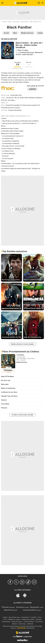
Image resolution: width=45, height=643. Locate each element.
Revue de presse (17, 621)
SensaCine (20, 607)
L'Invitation (20, 355)
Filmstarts (5, 607)
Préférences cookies (28, 619)
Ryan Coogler (23, 50)
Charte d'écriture (29, 621)
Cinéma (10, 21)
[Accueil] (20, 3)
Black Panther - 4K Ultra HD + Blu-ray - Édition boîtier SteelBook (29, 45)
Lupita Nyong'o (27, 54)
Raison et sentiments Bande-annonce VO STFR (34, 280)
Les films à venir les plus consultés (22, 415)
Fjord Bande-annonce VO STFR (11, 337)
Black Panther (24, 21)
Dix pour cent (5, 380)
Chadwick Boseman (26, 52)
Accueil (4, 21)
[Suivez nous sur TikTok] (28, 582)
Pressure (4, 408)
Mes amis (28, 62)
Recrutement (25, 617)
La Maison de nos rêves (9, 392)
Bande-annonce (21, 362)
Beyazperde (34, 607)
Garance (4, 400)
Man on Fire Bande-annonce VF (11, 308)
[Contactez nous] (34, 582)
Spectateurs (17, 62)
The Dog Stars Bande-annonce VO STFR (12, 280)
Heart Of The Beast (7, 376)
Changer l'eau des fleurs (9, 396)
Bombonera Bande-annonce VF (33, 308)
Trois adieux (5, 404)
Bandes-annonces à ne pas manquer (22, 344)
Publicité (33, 617)
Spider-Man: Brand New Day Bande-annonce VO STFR (34, 337)
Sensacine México (29, 610)
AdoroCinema (9, 610)
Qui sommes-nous (14, 617)
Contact (5, 617)
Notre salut (4, 384)
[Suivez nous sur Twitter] (16, 582)
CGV (4, 619)
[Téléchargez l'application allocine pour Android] (26, 595)
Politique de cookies (14, 619)
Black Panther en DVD (36, 21)
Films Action (16, 21)
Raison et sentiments (8, 388)
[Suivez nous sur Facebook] (10, 582)
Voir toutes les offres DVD (9, 39)
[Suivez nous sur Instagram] (22, 582)
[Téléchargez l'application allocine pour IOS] (19, 595)
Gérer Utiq (22, 624)
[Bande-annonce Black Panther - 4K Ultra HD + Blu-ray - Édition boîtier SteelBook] (7, 50)
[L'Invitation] (8, 363)
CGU (39, 617)
